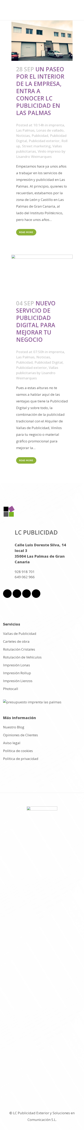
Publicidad (40, 135)
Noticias (23, 135)
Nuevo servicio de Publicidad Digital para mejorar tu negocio (35, 321)
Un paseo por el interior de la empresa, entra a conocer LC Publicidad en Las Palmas (40, 91)
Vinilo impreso (49, 151)
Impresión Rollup (17, 673)
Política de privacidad (20, 758)
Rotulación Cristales (19, 649)
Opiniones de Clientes (20, 735)
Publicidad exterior (44, 140)
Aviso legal (11, 743)
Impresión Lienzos (17, 681)
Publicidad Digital (48, 362)
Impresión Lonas (16, 665)
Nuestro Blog (13, 727)
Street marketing (36, 146)
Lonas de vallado (50, 130)
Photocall (10, 689)
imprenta (56, 125)
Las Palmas (25, 130)
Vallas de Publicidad (19, 633)
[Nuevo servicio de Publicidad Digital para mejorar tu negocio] (42, 275)
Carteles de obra (16, 641)
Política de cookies (18, 751)
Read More (26, 232)
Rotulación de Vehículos (22, 657)
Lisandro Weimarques (34, 156)
